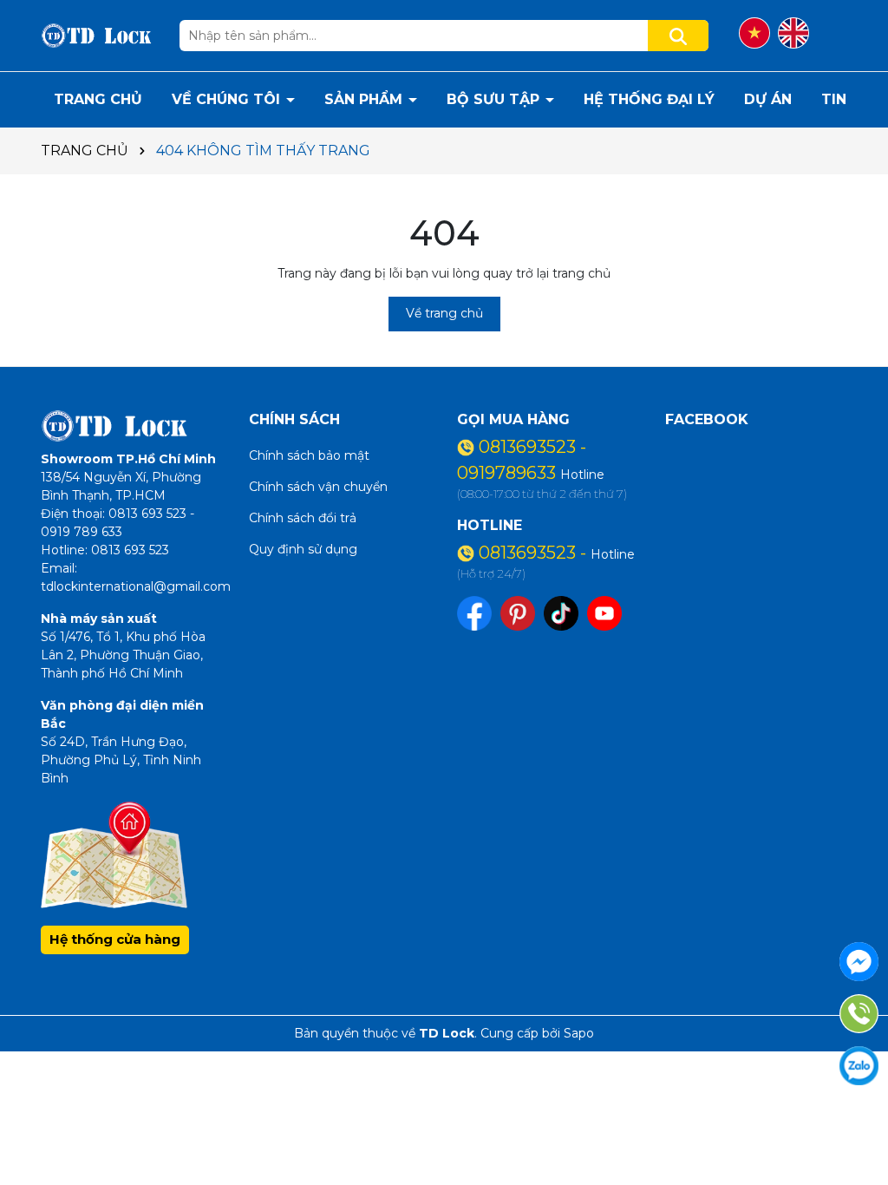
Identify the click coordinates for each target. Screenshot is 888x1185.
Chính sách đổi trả (302, 518)
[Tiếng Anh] (793, 33)
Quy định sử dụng (303, 549)
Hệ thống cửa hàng (114, 939)
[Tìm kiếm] (678, 35)
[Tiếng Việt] (754, 33)
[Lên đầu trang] (853, 1124)
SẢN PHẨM (365, 99)
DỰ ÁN (768, 99)
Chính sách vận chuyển (318, 486)
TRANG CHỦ (98, 99)
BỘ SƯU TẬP (495, 99)
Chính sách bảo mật (309, 455)
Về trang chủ (444, 313)
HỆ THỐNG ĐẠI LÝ (649, 99)
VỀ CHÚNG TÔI (228, 99)
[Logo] (97, 35)
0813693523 (529, 446)
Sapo (579, 1033)
